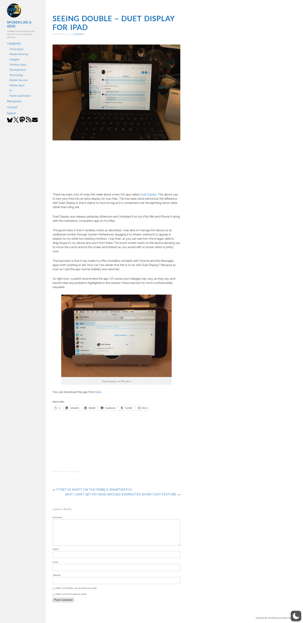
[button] (296, 616)
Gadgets (14, 59)
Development (17, 69)
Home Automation (20, 95)
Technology (16, 75)
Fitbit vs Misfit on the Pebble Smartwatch (94, 489)
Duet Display (148, 194)
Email (56, 562)
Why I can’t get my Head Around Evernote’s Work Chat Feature (120, 494)
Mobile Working (18, 54)
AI (10, 90)
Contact (12, 107)
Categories (14, 43)
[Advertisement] (116, 167)
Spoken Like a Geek (19, 24)
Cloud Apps (16, 49)
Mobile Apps (17, 85)
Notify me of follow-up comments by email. (76, 588)
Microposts (14, 101)
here (98, 392)
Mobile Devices (18, 80)
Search (11, 113)
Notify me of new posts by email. (71, 594)
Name (56, 549)
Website (57, 575)
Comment (78, 34)
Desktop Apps (17, 64)
